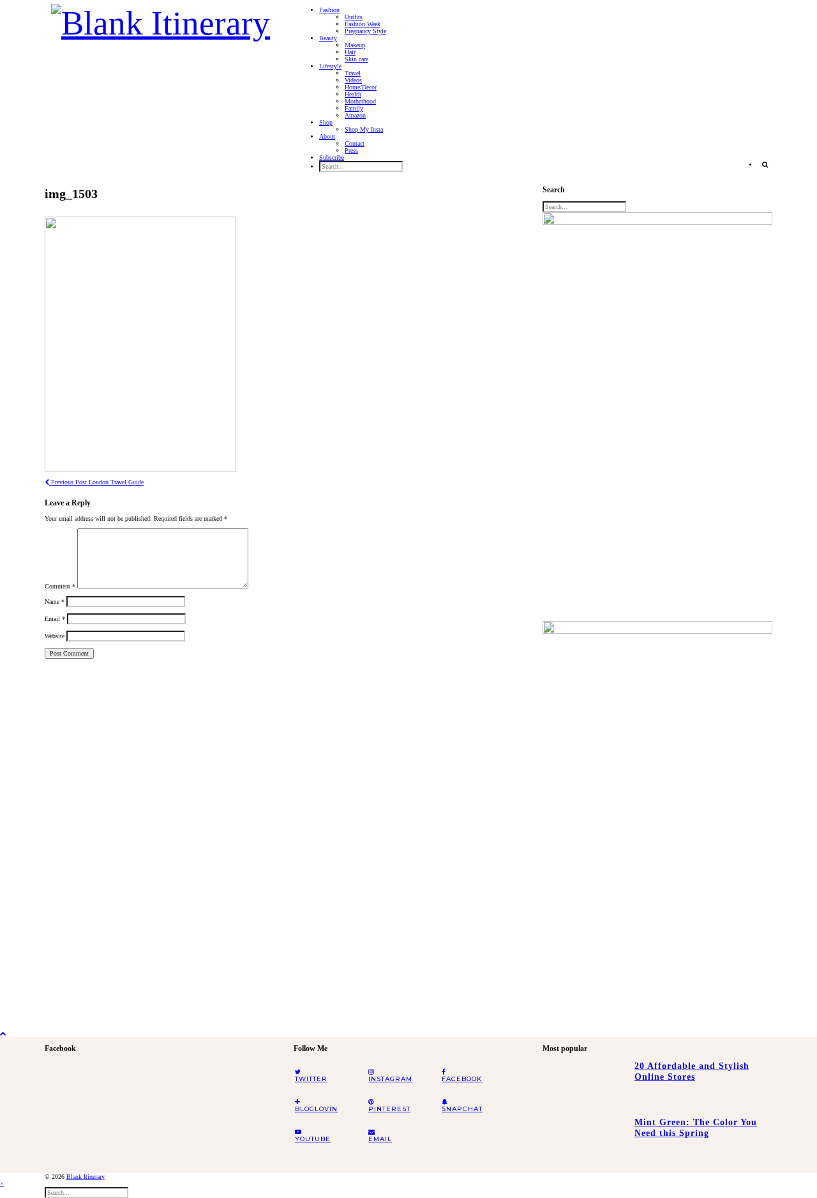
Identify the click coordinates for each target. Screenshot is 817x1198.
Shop (326, 122)
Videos (353, 80)
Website (54, 636)
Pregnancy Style (365, 31)
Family (354, 108)
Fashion (329, 9)
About (327, 136)
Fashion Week (362, 23)
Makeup (355, 45)
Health (353, 94)
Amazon (355, 115)
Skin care (356, 59)
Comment (60, 586)
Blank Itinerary (85, 1176)
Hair (350, 52)
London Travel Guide (96, 482)
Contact (354, 143)
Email (55, 618)
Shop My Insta (364, 129)
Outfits (354, 16)
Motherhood (360, 101)
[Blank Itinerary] (160, 19)
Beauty (328, 38)
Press (351, 150)
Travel (353, 73)
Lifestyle (330, 66)
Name (54, 601)
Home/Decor (361, 87)
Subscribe (331, 157)
